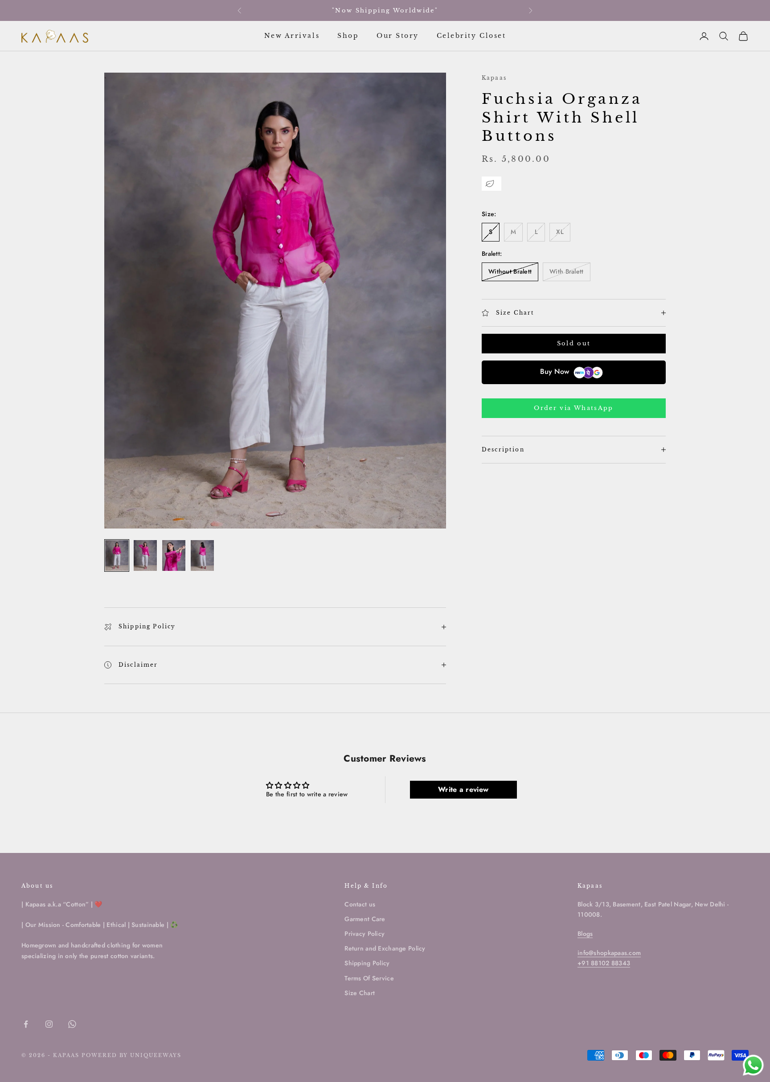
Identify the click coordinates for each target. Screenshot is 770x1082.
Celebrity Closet (471, 36)
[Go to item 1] (116, 555)
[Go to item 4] (202, 555)
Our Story (398, 36)
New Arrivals (291, 36)
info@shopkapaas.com (609, 952)
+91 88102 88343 (604, 963)
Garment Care (364, 918)
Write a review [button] (463, 789)
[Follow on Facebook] (25, 1024)
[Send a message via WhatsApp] (753, 1065)
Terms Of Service (368, 978)
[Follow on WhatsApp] (72, 1024)
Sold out (574, 344)
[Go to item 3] (173, 555)
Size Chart (359, 992)
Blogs (585, 933)
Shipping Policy (366, 963)
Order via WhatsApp (573, 408)
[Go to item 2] (145, 555)
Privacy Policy (364, 933)
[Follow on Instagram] (49, 1024)
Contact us (359, 904)
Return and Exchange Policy (384, 948)
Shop (348, 36)
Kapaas (494, 77)
